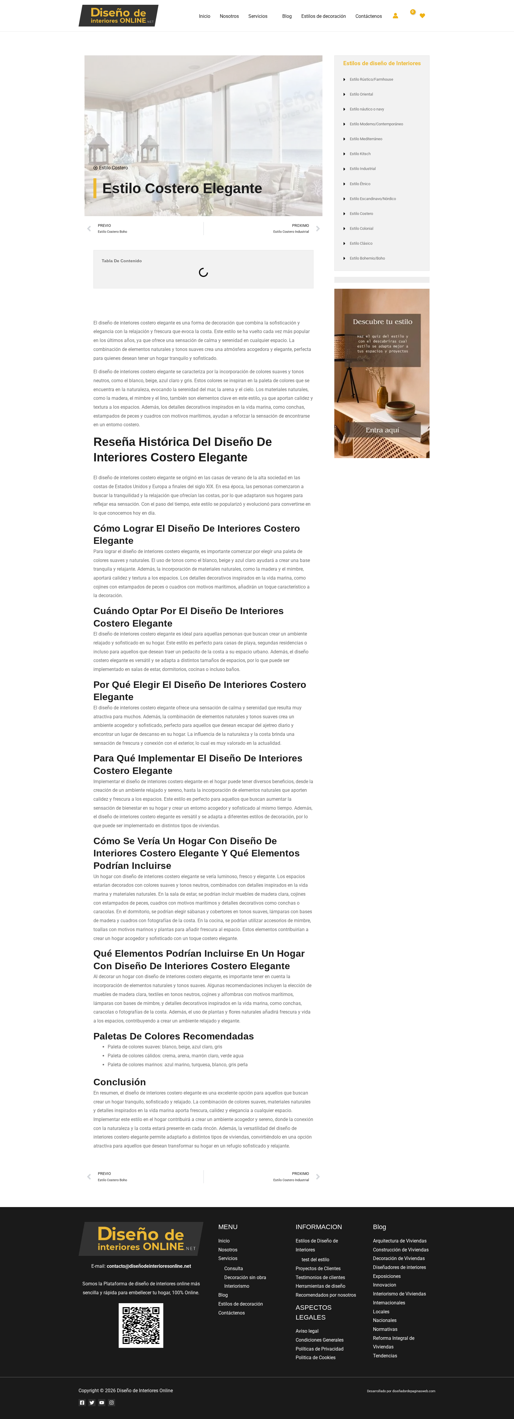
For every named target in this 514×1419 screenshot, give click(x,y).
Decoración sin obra (245, 1277)
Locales (381, 1312)
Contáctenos (231, 1313)
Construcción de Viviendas (401, 1250)
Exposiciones (387, 1276)
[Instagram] (111, 1402)
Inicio (224, 1241)
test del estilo (315, 1259)
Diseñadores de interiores (399, 1267)
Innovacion (384, 1285)
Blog (223, 1295)
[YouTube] (101, 1402)
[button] (270, 16)
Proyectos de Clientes (318, 1268)
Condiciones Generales (320, 1340)
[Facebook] (82, 1402)
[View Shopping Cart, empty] (409, 15)
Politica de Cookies (316, 1357)
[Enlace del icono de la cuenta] (395, 15)
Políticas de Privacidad (320, 1349)
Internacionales (389, 1303)
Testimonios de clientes (320, 1277)
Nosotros (227, 1250)
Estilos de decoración (240, 1304)
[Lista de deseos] (422, 15)
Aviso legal (307, 1331)
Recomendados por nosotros (326, 1295)
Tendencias (385, 1356)
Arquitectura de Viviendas (400, 1241)
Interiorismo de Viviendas (399, 1294)
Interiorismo (236, 1286)
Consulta (233, 1268)
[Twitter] (91, 1402)
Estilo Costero (113, 168)
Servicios (227, 1258)
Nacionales (385, 1320)
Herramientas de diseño (320, 1286)
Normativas (385, 1329)
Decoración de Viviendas (399, 1258)
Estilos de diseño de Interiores (382, 63)
